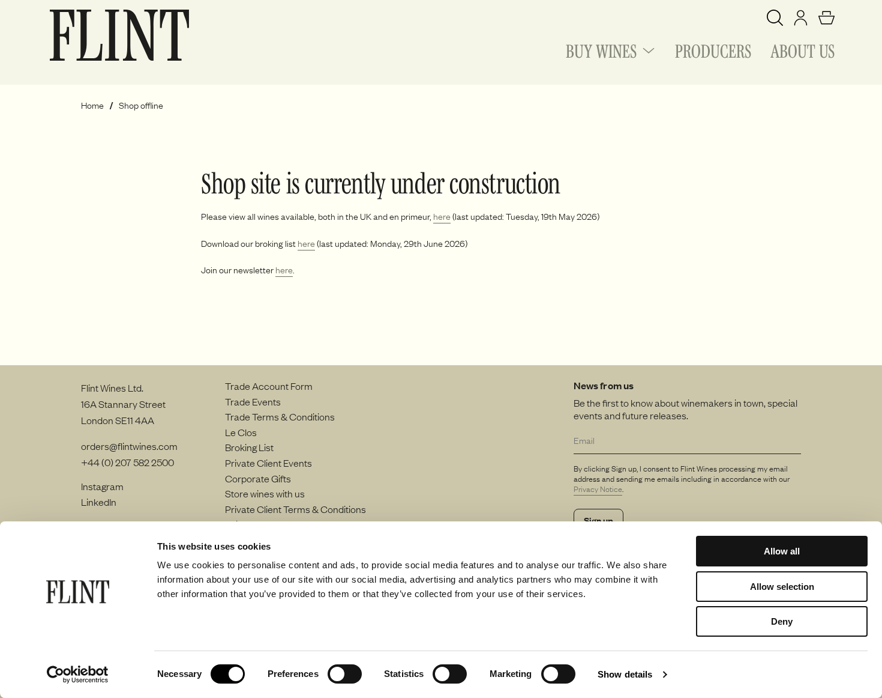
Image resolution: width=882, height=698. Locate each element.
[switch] (345, 674)
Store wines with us (265, 493)
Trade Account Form (269, 385)
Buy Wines (601, 49)
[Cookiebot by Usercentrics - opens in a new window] (77, 675)
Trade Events (253, 401)
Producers (713, 49)
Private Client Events (268, 462)
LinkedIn (98, 501)
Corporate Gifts (258, 478)
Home (92, 105)
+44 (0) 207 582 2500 (127, 462)
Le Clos (241, 432)
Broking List (249, 447)
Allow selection (782, 586)
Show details (625, 674)
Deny (782, 621)
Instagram (102, 486)
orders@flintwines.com (129, 445)
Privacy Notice (598, 489)
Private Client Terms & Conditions (295, 508)
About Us (802, 49)
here (442, 216)
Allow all (782, 551)
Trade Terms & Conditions (280, 416)
